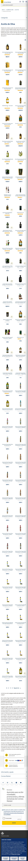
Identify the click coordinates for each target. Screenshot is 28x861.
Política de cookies (5, 835)
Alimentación (9, 9)
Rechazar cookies (5, 859)
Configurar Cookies (14, 859)
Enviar (14, 823)
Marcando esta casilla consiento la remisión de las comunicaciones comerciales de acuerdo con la (14, 812)
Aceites (17, 9)
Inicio (3, 9)
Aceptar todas (22, 859)
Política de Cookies (15, 854)
